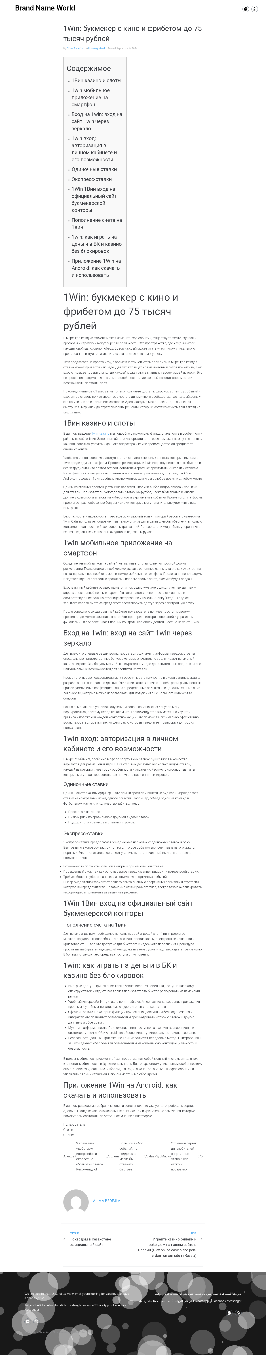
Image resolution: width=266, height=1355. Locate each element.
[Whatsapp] (254, 9)
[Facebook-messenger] (245, 9)
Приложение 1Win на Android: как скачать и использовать (96, 268)
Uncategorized (96, 48)
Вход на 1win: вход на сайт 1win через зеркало (97, 121)
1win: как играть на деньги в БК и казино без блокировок (97, 244)
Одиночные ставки (94, 169)
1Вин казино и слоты (97, 80)
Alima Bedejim (75, 48)
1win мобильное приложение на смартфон (91, 97)
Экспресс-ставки (92, 179)
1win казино (100, 433)
